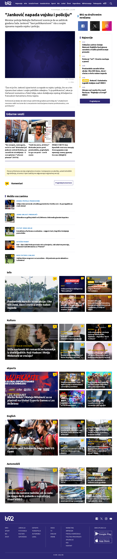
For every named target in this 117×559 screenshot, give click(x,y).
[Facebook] (83, 26)
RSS (67, 543)
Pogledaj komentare (63, 183)
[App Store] (103, 540)
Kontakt (69, 546)
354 (12, 228)
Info (6, 528)
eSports (35, 528)
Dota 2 (64, 379)
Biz (6, 534)
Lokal (34, 537)
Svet (9, 298)
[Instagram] (107, 26)
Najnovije (18, 3)
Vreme (53, 537)
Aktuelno (92, 398)
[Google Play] (103, 534)
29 (12, 256)
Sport (7, 531)
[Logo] (8, 3)
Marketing (70, 528)
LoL (89, 379)
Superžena (23, 537)
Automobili (36, 534)
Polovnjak (65, 494)
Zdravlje (22, 528)
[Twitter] (95, 26)
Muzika (91, 329)
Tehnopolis (36, 531)
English (64, 425)
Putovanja (23, 531)
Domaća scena (13, 394)
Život (7, 537)
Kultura (22, 534)
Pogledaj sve (95, 101)
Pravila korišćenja (73, 534)
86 (7, 183)
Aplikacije (70, 540)
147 (12, 201)
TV (51, 531)
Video (53, 528)
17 (12, 215)
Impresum (69, 531)
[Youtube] (111, 519)
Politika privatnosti (73, 537)
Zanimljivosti (13, 489)
